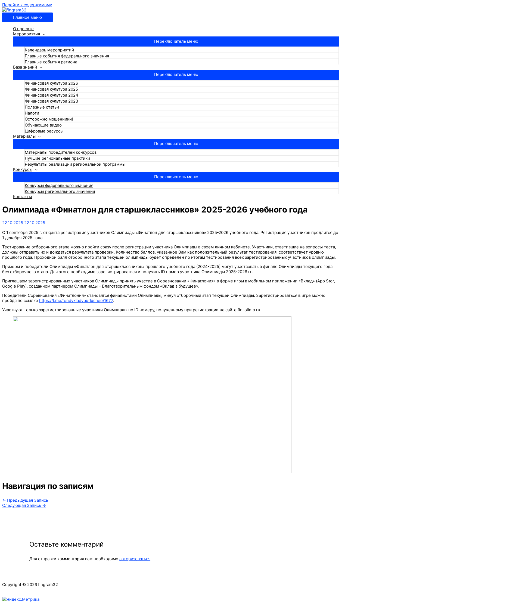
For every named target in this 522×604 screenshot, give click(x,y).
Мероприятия (26, 33)
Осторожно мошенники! (49, 119)
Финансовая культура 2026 (51, 83)
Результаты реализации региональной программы (75, 164)
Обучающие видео (43, 125)
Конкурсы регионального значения (60, 191)
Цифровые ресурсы (44, 131)
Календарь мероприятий (49, 50)
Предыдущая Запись (25, 500)
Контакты (22, 196)
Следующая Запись (24, 505)
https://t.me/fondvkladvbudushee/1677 (76, 300)
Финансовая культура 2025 (51, 89)
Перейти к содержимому (27, 4)
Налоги (32, 113)
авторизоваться (134, 558)
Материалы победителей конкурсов (61, 152)
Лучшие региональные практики (57, 158)
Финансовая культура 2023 (51, 101)
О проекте (23, 28)
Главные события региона (51, 61)
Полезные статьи (42, 107)
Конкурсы (22, 169)
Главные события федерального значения (67, 55)
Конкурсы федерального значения (59, 185)
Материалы (24, 136)
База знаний (25, 67)
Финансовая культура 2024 (51, 95)
